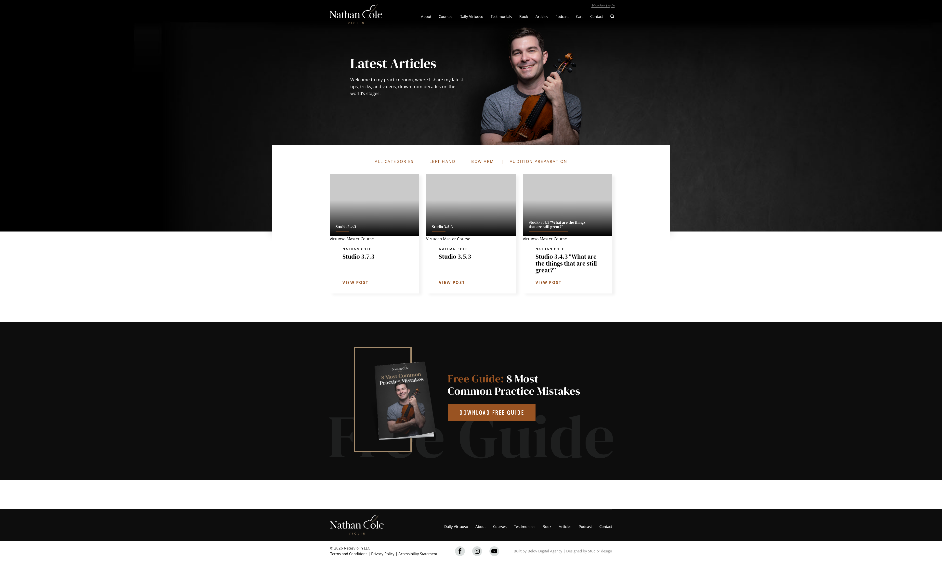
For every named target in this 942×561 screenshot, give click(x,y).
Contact (596, 16)
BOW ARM (482, 161)
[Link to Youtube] (494, 551)
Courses (445, 16)
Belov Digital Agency (545, 551)
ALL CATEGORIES (394, 161)
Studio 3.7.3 (358, 256)
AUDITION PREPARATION (538, 161)
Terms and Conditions (348, 553)
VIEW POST (355, 282)
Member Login (603, 5)
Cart (579, 16)
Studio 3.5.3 (455, 256)
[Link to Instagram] (477, 551)
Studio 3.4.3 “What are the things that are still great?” (566, 263)
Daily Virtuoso (471, 16)
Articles (542, 16)
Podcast (562, 16)
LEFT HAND (443, 161)
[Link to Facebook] (460, 551)
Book (523, 16)
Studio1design (600, 551)
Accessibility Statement (417, 553)
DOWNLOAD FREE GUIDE (491, 412)
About (426, 16)
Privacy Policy (382, 553)
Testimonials (501, 16)
